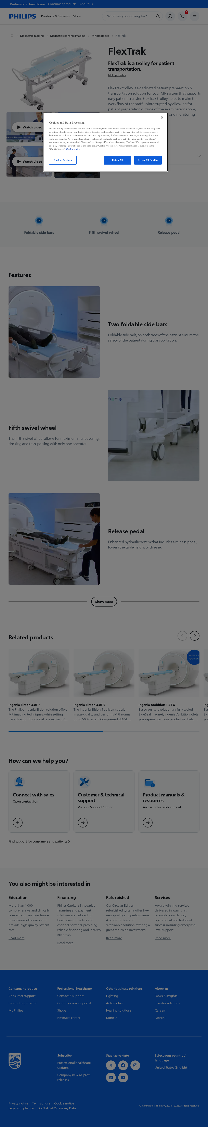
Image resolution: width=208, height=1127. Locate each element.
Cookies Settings (63, 160)
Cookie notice (73, 149)
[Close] (162, 117)
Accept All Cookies (148, 160)
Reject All (117, 160)
